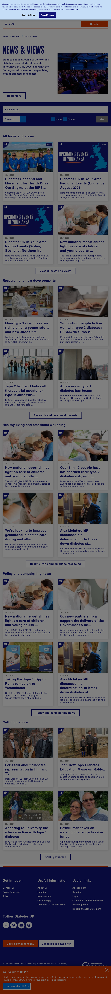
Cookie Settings (28, 15)
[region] (55, 10)
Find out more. (72, 9)
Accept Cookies (47, 15)
